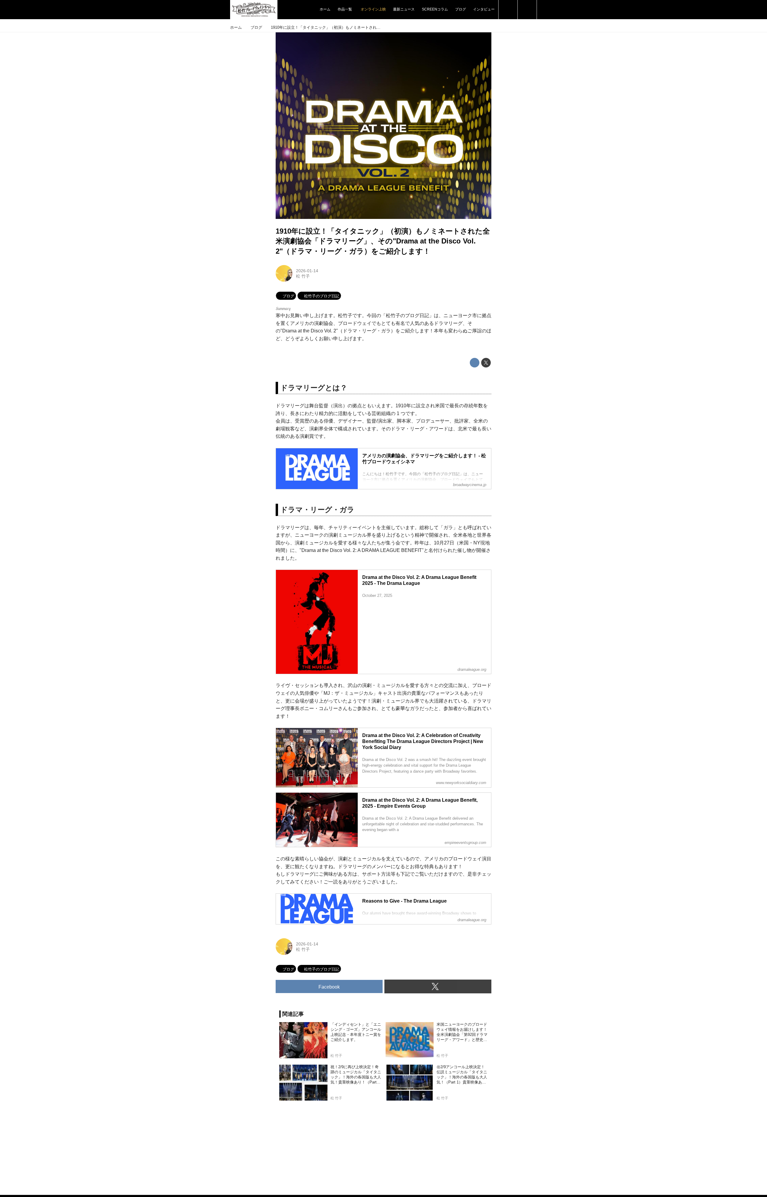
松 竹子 (303, 276)
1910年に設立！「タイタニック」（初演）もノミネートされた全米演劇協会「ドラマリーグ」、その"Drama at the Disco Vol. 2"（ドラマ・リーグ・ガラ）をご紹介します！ (383, 241)
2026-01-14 (307, 270)
